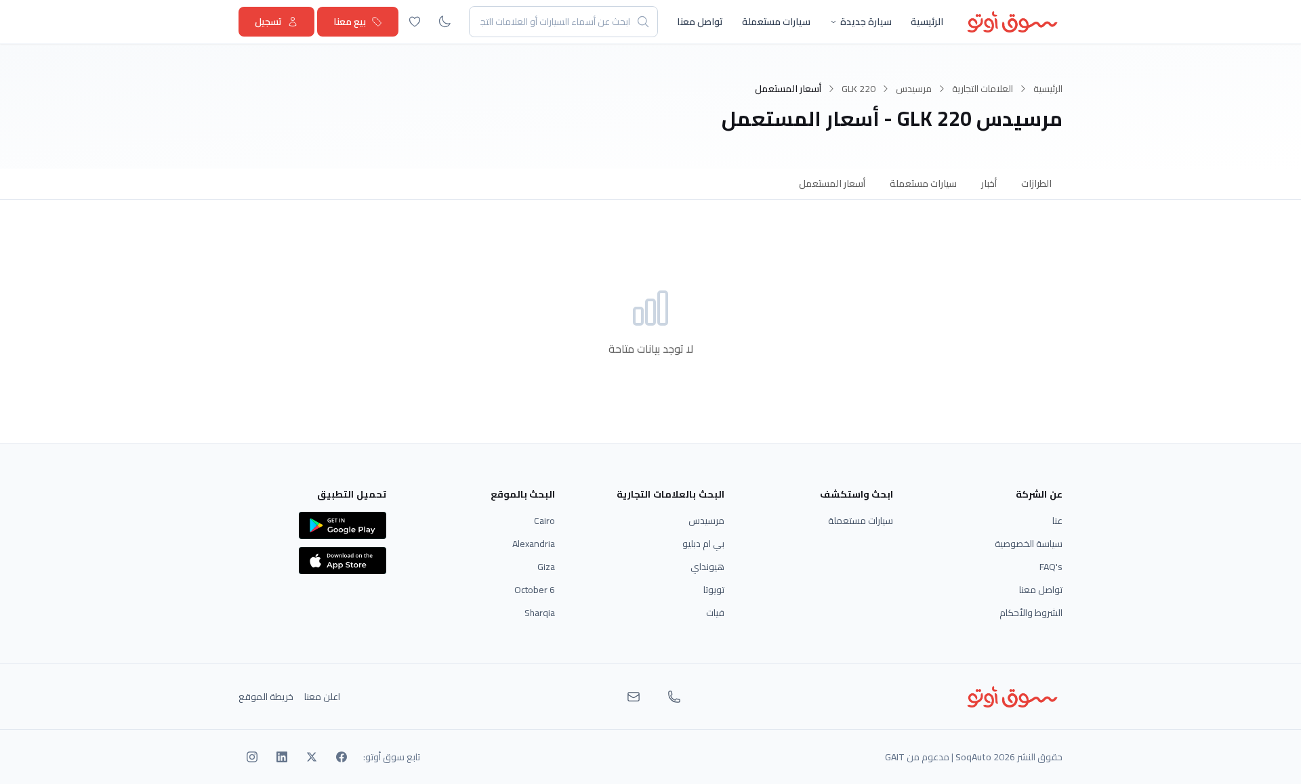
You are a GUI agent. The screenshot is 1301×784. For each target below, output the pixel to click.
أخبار (989, 183)
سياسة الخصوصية (1028, 543)
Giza (546, 566)
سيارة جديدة (866, 21)
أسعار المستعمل (832, 183)
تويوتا (713, 589)
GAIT (895, 757)
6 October (534, 589)
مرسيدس (914, 88)
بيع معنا (349, 21)
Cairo (544, 520)
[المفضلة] (414, 21)
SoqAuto (973, 757)
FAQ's (1050, 566)
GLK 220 (858, 88)
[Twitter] (311, 756)
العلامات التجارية (982, 88)
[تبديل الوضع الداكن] (444, 21)
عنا (1057, 520)
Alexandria (533, 543)
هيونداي (707, 566)
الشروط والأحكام (1030, 613)
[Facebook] (341, 756)
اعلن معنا (322, 696)
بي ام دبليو (703, 543)
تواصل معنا (700, 21)
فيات (715, 613)
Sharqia (539, 613)
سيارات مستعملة (776, 21)
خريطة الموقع (266, 696)
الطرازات (1036, 183)
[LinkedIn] (281, 756)
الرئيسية (927, 21)
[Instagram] (252, 756)
